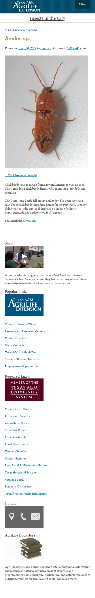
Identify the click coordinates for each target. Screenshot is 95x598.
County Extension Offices (20, 324)
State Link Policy (15, 430)
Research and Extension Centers (25, 331)
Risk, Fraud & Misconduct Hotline (26, 465)
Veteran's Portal (14, 479)
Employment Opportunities (22, 366)
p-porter (46, 48)
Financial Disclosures (18, 486)
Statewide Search (15, 437)
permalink (29, 220)
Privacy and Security (17, 416)
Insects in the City (47, 18)
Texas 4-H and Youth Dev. (21, 352)
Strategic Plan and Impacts (21, 359)
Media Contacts (14, 345)
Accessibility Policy (17, 423)
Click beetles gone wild (21, 30)
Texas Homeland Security (20, 472)
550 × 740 (73, 48)
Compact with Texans (18, 409)
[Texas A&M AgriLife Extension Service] (29, 7)
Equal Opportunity (16, 444)
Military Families (15, 458)
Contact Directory (16, 338)
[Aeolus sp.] (46, 167)
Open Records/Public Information (26, 493)
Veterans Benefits (15, 451)
